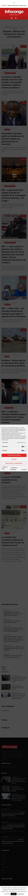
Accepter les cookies (14, 455)
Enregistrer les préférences (14, 463)
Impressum (24, 469)
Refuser (14, 459)
